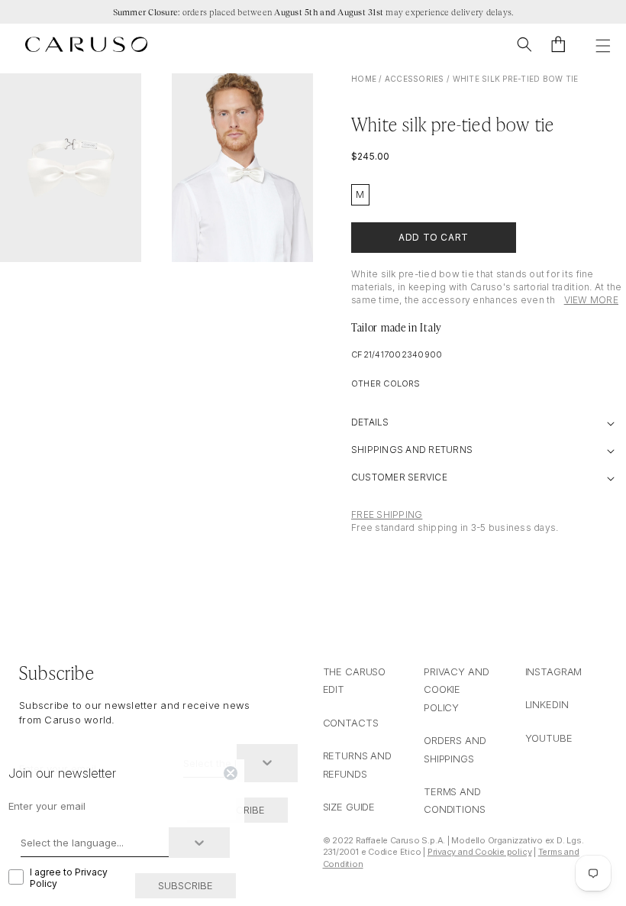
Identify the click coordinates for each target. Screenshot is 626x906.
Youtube (549, 738)
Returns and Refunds (357, 764)
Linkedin (547, 704)
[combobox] (95, 842)
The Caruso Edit (354, 680)
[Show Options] (267, 763)
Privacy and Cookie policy (480, 851)
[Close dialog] (230, 773)
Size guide (349, 807)
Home (363, 78)
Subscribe (185, 885)
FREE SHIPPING (386, 514)
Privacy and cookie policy (456, 689)
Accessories (414, 78)
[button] (524, 44)
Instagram (553, 671)
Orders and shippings (455, 749)
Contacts (351, 723)
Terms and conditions (455, 800)
